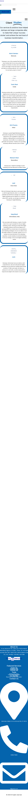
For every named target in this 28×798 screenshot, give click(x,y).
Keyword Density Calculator (14, 677)
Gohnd (2, 1)
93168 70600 (14, 755)
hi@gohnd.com (14, 788)
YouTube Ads (14, 670)
